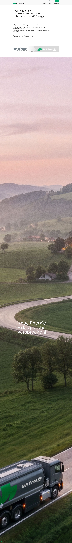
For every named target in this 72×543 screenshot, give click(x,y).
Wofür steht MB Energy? (29, 36)
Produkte (50, 3)
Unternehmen (56, 3)
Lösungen (44, 3)
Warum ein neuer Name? (18, 36)
